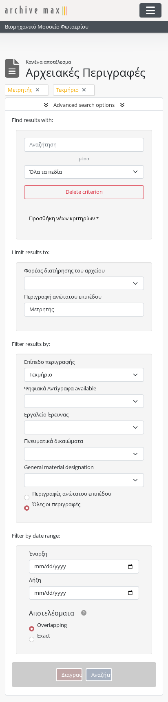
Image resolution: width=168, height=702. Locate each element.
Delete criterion (84, 191)
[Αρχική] (71, 10)
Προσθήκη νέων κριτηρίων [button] (62, 218)
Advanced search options (84, 105)
